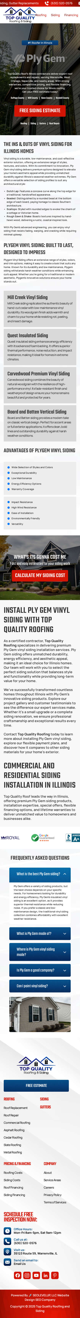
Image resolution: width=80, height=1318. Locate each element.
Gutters (45, 1107)
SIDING (44, 1099)
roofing (9, 1099)
